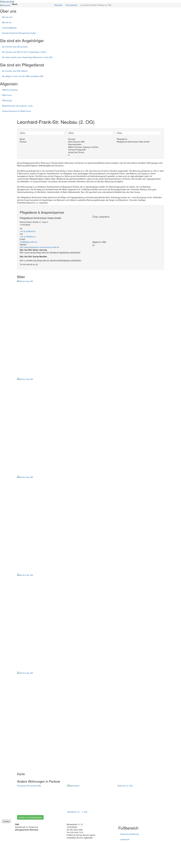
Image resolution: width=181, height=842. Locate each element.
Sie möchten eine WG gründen (15, 46)
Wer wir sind (7, 17)
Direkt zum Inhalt (7, 1)
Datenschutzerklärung (129, 834)
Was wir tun (7, 22)
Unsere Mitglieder (9, 27)
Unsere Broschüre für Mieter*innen (16, 111)
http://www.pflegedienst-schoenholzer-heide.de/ (39, 247)
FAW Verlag (7, 100)
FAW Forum (7, 95)
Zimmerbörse (71, 5)
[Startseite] (5, 5)
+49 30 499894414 (28, 236)
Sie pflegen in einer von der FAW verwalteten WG (22, 76)
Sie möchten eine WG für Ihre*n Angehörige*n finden (24, 52)
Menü (14, 4)
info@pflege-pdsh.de (28, 242)
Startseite (58, 5)
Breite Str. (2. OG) (125, 785)
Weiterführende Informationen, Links (17, 105)
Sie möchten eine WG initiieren (15, 71)
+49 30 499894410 (28, 231)
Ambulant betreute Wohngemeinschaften (19, 33)
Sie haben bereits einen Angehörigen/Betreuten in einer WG (27, 57)
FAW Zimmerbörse (10, 90)
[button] (90, 329)
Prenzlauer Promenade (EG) (29, 785)
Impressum (125, 839)
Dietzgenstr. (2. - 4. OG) (77, 811)
